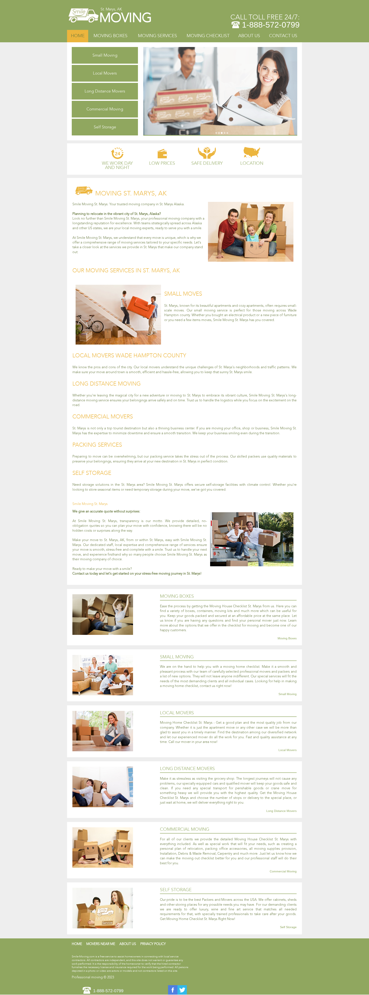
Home (78, 35)
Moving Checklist (208, 35)
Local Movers (105, 73)
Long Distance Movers (105, 91)
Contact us (283, 35)
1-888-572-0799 (271, 24)
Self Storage (105, 127)
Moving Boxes (110, 35)
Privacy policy (153, 944)
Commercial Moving (104, 109)
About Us (249, 35)
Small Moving (104, 55)
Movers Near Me (100, 944)
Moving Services (157, 35)
